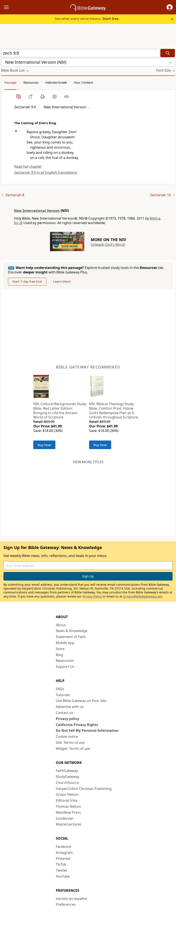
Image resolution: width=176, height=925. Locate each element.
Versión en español (71, 898)
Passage (11, 82)
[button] (170, 7)
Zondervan (64, 818)
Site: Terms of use (70, 742)
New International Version (37, 210)
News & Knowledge (71, 630)
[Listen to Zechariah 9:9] (66, 96)
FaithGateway (67, 770)
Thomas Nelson (68, 806)
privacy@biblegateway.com (142, 596)
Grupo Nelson (67, 794)
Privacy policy (67, 718)
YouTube (63, 876)
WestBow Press (68, 812)
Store (60, 648)
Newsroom (65, 660)
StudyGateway (67, 776)
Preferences (66, 904)
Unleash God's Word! (108, 244)
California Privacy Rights (77, 724)
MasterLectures (68, 824)
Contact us (64, 712)
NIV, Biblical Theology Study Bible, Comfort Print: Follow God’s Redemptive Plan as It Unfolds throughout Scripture (113, 410)
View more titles (88, 462)
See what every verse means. (87, 18)
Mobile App (65, 642)
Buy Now (44, 445)
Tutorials (63, 695)
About (61, 625)
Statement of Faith (71, 636)
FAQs (60, 689)
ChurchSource (67, 782)
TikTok (61, 864)
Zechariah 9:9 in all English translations (45, 172)
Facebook (63, 846)
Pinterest (63, 858)
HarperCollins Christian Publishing (84, 788)
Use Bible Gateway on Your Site (81, 700)
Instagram (64, 852)
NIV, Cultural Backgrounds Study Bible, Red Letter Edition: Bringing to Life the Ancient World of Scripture (59, 410)
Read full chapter (28, 166)
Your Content (83, 82)
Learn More (61, 281)
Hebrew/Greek (56, 82)
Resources (30, 82)
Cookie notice (67, 736)
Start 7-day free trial (27, 281)
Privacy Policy (92, 596)
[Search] (167, 53)
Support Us (65, 666)
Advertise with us (70, 706)
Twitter (61, 870)
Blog (59, 654)
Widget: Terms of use (73, 748)
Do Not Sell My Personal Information (87, 730)
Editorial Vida (66, 800)
